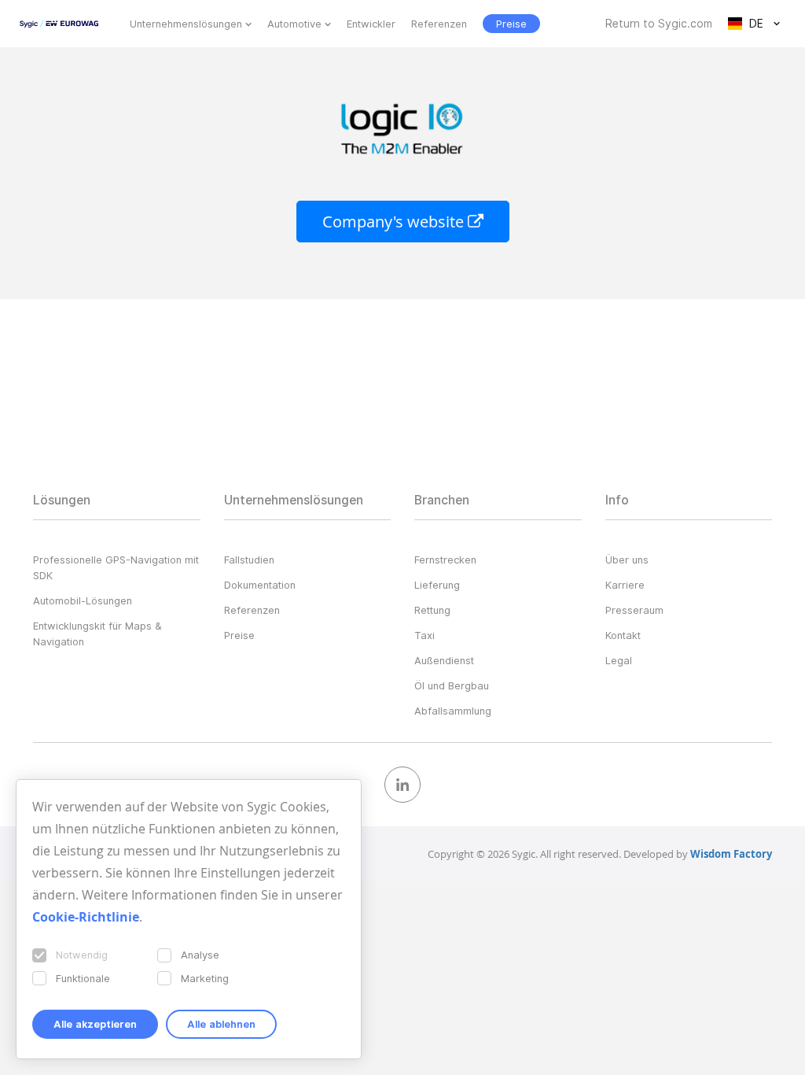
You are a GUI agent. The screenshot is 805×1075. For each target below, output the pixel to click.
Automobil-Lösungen (82, 600)
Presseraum (634, 610)
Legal (618, 660)
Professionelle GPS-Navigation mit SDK (116, 567)
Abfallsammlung (452, 710)
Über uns (627, 559)
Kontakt (623, 635)
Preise (239, 635)
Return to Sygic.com (658, 23)
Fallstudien (249, 559)
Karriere (625, 584)
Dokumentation (260, 584)
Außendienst (444, 660)
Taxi (424, 635)
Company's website (395, 221)
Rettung (432, 610)
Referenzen (439, 23)
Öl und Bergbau (451, 685)
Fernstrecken (445, 559)
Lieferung (437, 584)
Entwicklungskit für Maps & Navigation (97, 633)
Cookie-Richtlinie (85, 916)
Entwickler (371, 23)
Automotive (294, 23)
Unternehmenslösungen (186, 23)
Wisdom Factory (731, 854)
